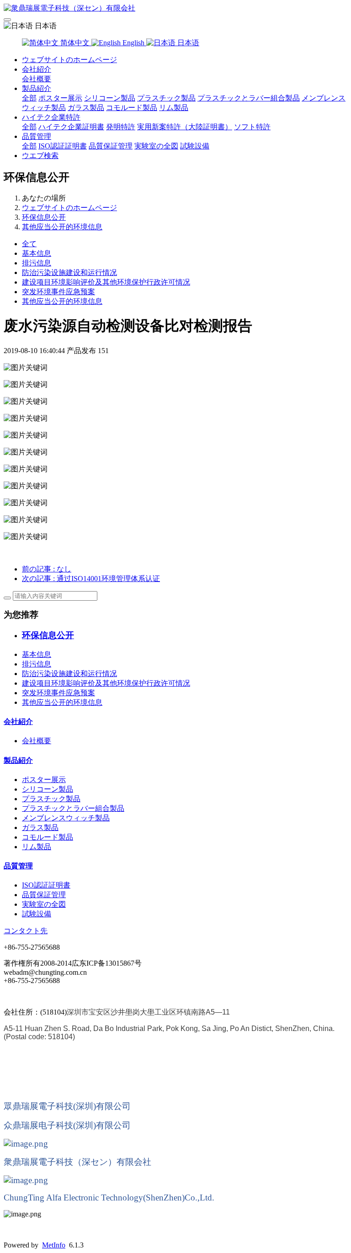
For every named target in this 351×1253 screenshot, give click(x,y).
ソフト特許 (252, 127)
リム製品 (173, 107)
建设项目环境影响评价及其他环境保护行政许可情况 (106, 282)
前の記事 (46, 569)
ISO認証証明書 (62, 146)
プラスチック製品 (166, 98)
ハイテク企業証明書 (71, 127)
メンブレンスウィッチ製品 (66, 818)
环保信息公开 (44, 217)
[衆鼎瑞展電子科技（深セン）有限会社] (175, 8)
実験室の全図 (156, 146)
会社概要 (36, 79)
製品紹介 (36, 88)
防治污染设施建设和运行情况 (69, 272)
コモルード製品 (131, 107)
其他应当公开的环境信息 (62, 227)
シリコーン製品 (109, 98)
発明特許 (120, 127)
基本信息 (36, 253)
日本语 (187, 43)
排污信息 (36, 263)
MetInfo (53, 1245)
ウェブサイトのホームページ (69, 59)
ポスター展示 (60, 98)
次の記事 (91, 578)
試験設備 (194, 146)
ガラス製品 (86, 107)
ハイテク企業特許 (51, 117)
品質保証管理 (111, 146)
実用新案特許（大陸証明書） (184, 127)
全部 (29, 98)
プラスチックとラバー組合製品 (248, 98)
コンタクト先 (26, 931)
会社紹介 (36, 69)
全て (29, 244)
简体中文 (74, 43)
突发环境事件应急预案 (58, 292)
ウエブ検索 (40, 155)
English (133, 43)
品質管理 (36, 136)
